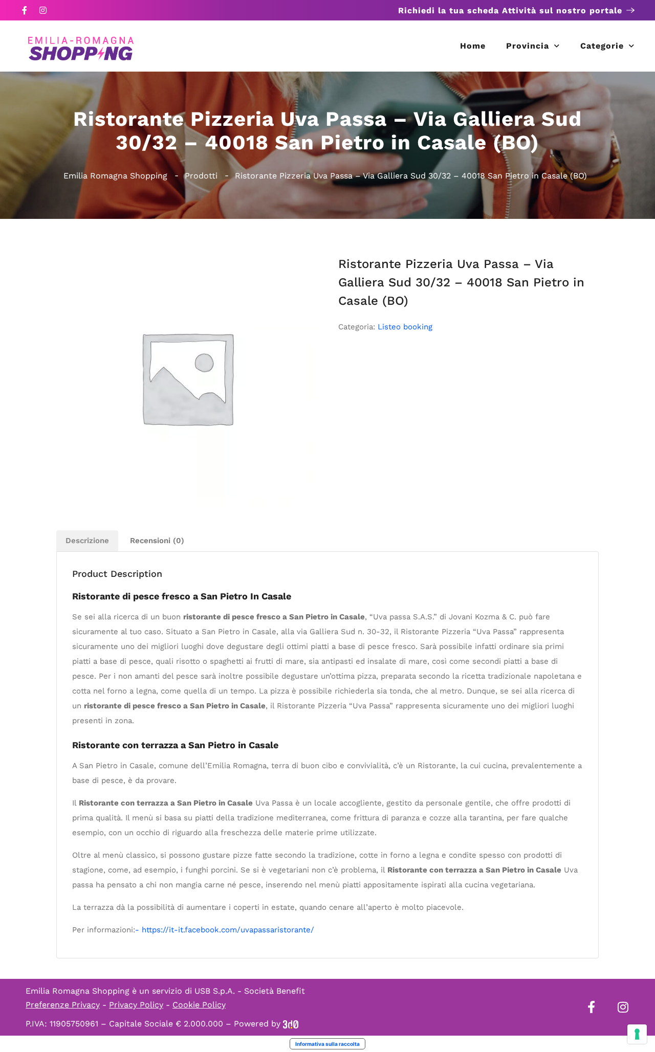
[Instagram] (43, 10)
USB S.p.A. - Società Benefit (249, 991)
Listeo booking (405, 326)
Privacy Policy (136, 1005)
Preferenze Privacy (63, 1005)
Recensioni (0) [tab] (157, 540)
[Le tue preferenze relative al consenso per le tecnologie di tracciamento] (637, 1034)
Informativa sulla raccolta (327, 1044)
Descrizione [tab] (87, 540)
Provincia (527, 46)
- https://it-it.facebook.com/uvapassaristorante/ (224, 929)
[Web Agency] (290, 1023)
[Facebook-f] (24, 10)
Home (473, 46)
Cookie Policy (199, 1005)
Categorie (602, 46)
